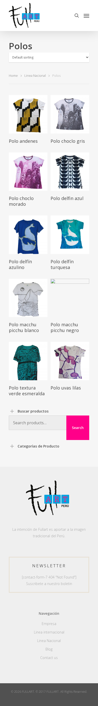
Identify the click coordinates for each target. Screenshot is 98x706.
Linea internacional (49, 632)
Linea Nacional (35, 75)
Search (78, 427)
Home (13, 75)
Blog (49, 649)
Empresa (49, 623)
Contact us (49, 657)
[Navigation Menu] (86, 15)
